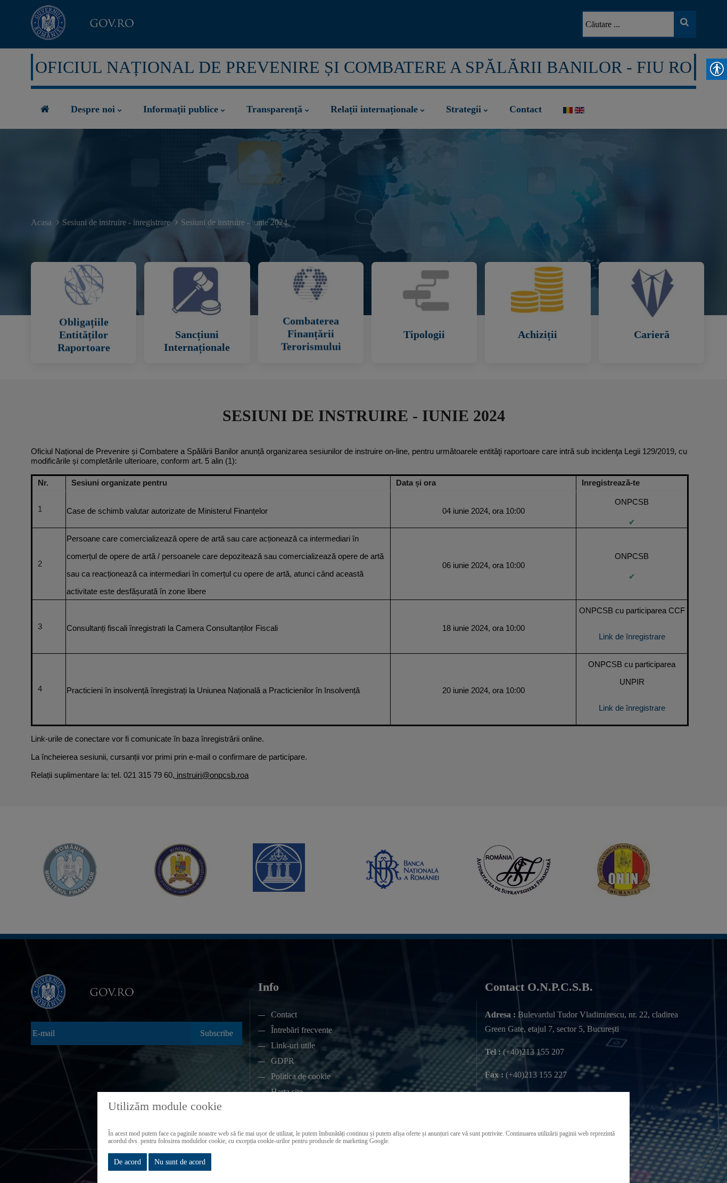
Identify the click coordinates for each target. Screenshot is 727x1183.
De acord (127, 1162)
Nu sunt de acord (179, 1162)
